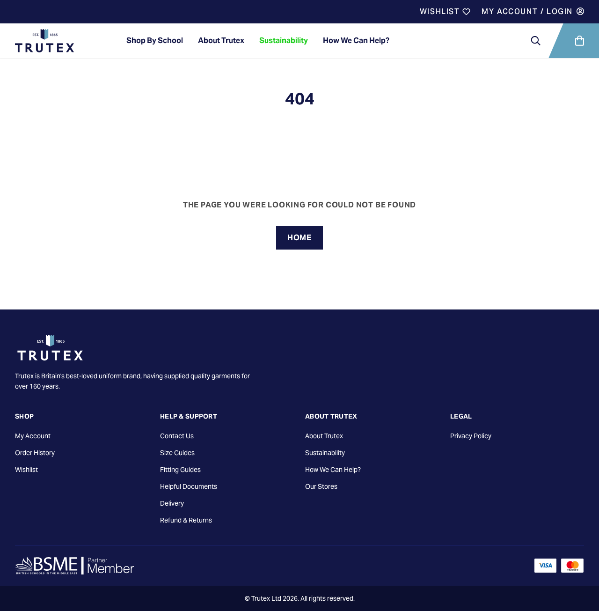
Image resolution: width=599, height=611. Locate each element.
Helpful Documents (188, 486)
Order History (35, 453)
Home (299, 238)
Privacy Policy (470, 436)
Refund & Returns (186, 520)
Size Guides (177, 453)
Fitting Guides (180, 469)
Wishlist (441, 11)
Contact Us (177, 436)
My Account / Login (527, 11)
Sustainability (283, 40)
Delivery (172, 503)
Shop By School (154, 40)
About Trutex (221, 40)
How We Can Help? (356, 40)
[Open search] (536, 40)
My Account (33, 436)
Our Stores (321, 486)
